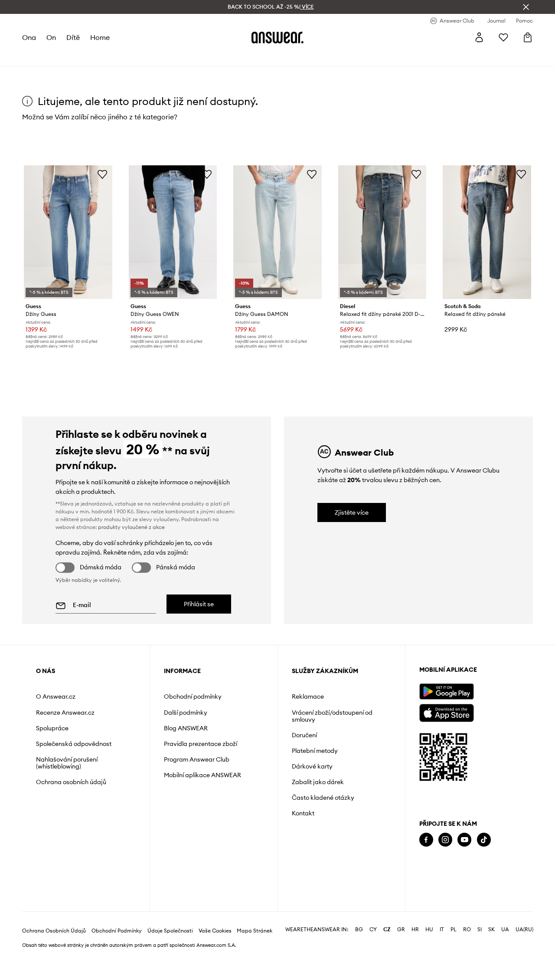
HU (429, 929)
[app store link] (446, 712)
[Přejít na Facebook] (426, 839)
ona (29, 37)
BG (359, 929)
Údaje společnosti (170, 931)
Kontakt (303, 813)
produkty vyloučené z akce (131, 527)
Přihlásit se (199, 604)
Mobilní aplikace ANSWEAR (202, 775)
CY (373, 929)
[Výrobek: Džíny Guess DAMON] (277, 232)
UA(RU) (524, 929)
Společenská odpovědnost (73, 744)
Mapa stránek (254, 931)
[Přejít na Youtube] (464, 839)
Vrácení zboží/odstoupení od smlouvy (332, 716)
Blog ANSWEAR (186, 728)
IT (442, 929)
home (100, 37)
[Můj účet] (479, 37)
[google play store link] (446, 691)
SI (479, 929)
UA (505, 929)
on (51, 37)
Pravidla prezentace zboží (200, 744)
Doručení (304, 735)
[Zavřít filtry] (526, 7)
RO (467, 929)
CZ (387, 929)
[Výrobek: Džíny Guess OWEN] (173, 232)
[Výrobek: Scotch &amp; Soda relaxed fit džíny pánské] (487, 232)
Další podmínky (185, 712)
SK (491, 929)
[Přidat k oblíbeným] (102, 174)
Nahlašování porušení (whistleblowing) (67, 762)
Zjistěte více (352, 512)
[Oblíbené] (503, 37)
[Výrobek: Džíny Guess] (68, 232)
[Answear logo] (277, 37)
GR (401, 929)
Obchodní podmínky (193, 696)
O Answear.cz (55, 696)
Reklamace (308, 696)
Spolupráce (52, 728)
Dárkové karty (312, 766)
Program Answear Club (196, 759)
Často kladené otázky (323, 797)
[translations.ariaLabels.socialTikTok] (484, 840)
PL (454, 929)
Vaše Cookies (215, 931)
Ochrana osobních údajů (71, 782)
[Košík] (527, 37)
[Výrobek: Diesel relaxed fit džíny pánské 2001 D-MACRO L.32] (382, 232)
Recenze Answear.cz (65, 712)
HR (415, 929)
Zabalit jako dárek (318, 782)
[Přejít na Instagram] (445, 839)
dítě (73, 37)
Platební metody (315, 751)
